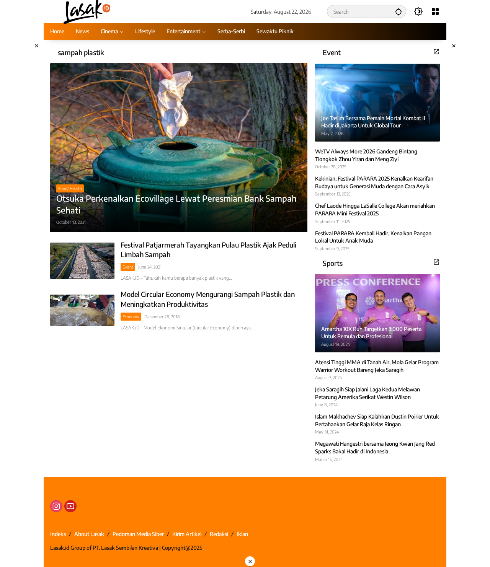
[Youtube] (70, 506)
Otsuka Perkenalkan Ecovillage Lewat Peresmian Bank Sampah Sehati (176, 204)
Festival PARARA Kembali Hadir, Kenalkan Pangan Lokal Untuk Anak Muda (373, 237)
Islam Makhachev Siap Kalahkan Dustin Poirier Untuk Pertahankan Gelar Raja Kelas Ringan (377, 420)
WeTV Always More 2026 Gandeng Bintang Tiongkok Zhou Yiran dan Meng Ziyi (366, 155)
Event (127, 266)
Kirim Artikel (186, 534)
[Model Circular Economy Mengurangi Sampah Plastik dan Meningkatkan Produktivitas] (82, 310)
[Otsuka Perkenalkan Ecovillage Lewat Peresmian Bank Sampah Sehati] (178, 147)
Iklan (242, 534)
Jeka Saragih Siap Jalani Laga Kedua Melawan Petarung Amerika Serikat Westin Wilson (367, 393)
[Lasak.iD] (86, 11)
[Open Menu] (435, 11)
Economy (130, 316)
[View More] (436, 51)
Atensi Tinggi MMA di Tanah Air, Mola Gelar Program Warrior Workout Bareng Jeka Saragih (377, 366)
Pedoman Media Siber (138, 534)
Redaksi (219, 534)
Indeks (58, 534)
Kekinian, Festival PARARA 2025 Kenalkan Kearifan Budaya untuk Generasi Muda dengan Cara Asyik (374, 182)
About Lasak (89, 534)
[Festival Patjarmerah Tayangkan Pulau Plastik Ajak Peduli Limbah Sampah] (82, 261)
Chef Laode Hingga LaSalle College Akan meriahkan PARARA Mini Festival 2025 (375, 209)
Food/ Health (70, 188)
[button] (398, 11)
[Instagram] (56, 506)
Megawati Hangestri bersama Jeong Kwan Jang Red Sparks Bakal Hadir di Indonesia (375, 447)
